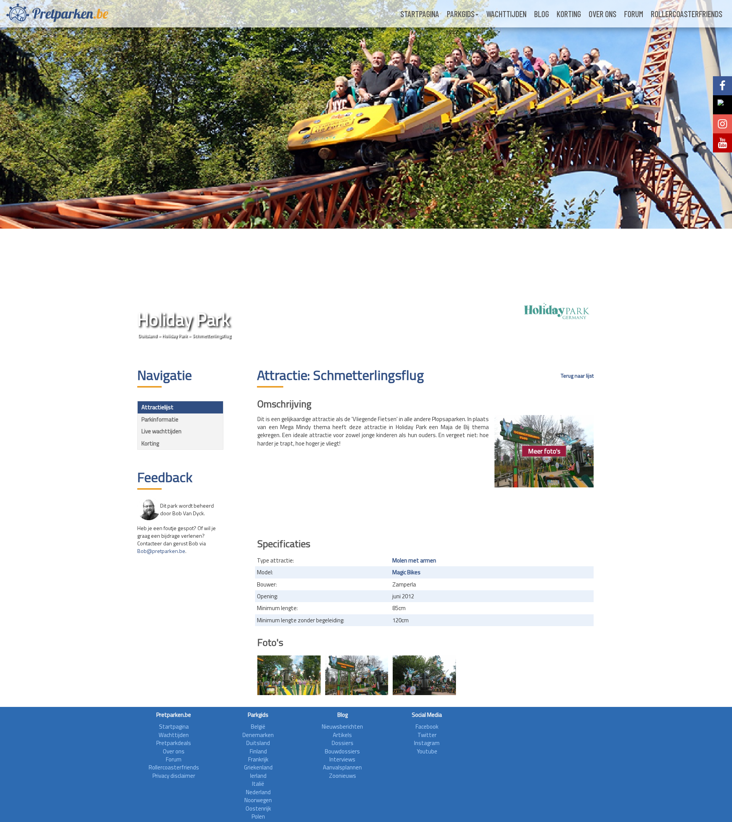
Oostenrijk (258, 808)
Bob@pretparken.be (161, 551)
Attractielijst (157, 407)
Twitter (427, 735)
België (258, 726)
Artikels (342, 735)
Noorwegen (258, 800)
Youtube (427, 751)
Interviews (342, 759)
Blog (541, 14)
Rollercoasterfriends (686, 14)
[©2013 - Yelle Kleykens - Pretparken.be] (356, 675)
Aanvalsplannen (342, 767)
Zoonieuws (342, 775)
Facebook (427, 726)
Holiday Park (174, 335)
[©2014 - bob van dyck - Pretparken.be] (424, 675)
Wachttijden (506, 14)
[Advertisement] (425, 510)
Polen (258, 816)
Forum (633, 14)
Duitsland (147, 335)
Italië (258, 783)
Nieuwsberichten (342, 726)
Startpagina (419, 14)
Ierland (258, 775)
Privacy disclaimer (173, 775)
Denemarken (258, 735)
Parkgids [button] (461, 14)
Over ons (602, 14)
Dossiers (342, 743)
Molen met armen (414, 560)
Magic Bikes (406, 572)
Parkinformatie (159, 419)
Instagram (427, 743)
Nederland (258, 792)
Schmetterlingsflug (211, 335)
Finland (258, 751)
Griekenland (258, 767)
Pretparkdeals (173, 743)
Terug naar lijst (577, 376)
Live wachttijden (161, 431)
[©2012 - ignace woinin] (289, 675)
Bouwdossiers (342, 751)
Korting (569, 14)
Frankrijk (258, 759)
